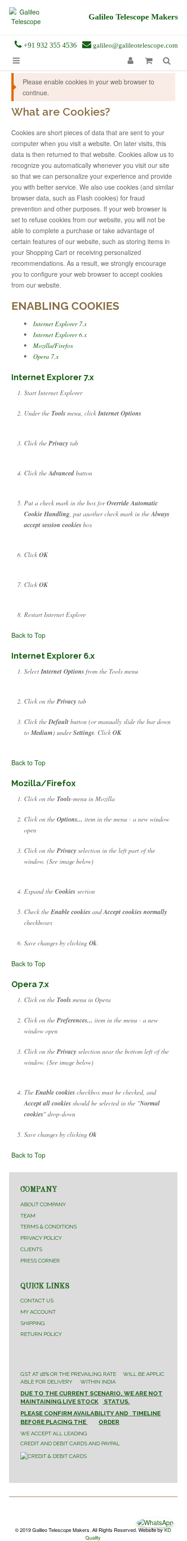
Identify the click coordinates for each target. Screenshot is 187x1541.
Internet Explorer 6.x (60, 334)
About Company (43, 1204)
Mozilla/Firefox (53, 345)
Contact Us (37, 1300)
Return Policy (41, 1334)
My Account (38, 1312)
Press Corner (40, 1260)
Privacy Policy (41, 1238)
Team (27, 1216)
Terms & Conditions (48, 1226)
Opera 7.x (46, 356)
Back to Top (28, 635)
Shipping (32, 1323)
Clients (31, 1249)
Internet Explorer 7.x (60, 323)
